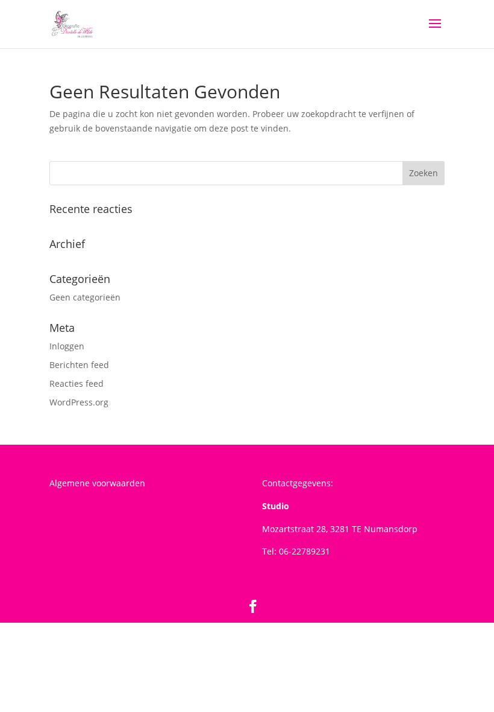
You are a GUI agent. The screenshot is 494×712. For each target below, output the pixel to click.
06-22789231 (304, 551)
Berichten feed (79, 364)
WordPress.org (78, 402)
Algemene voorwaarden (97, 483)
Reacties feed (76, 383)
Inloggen (66, 346)
